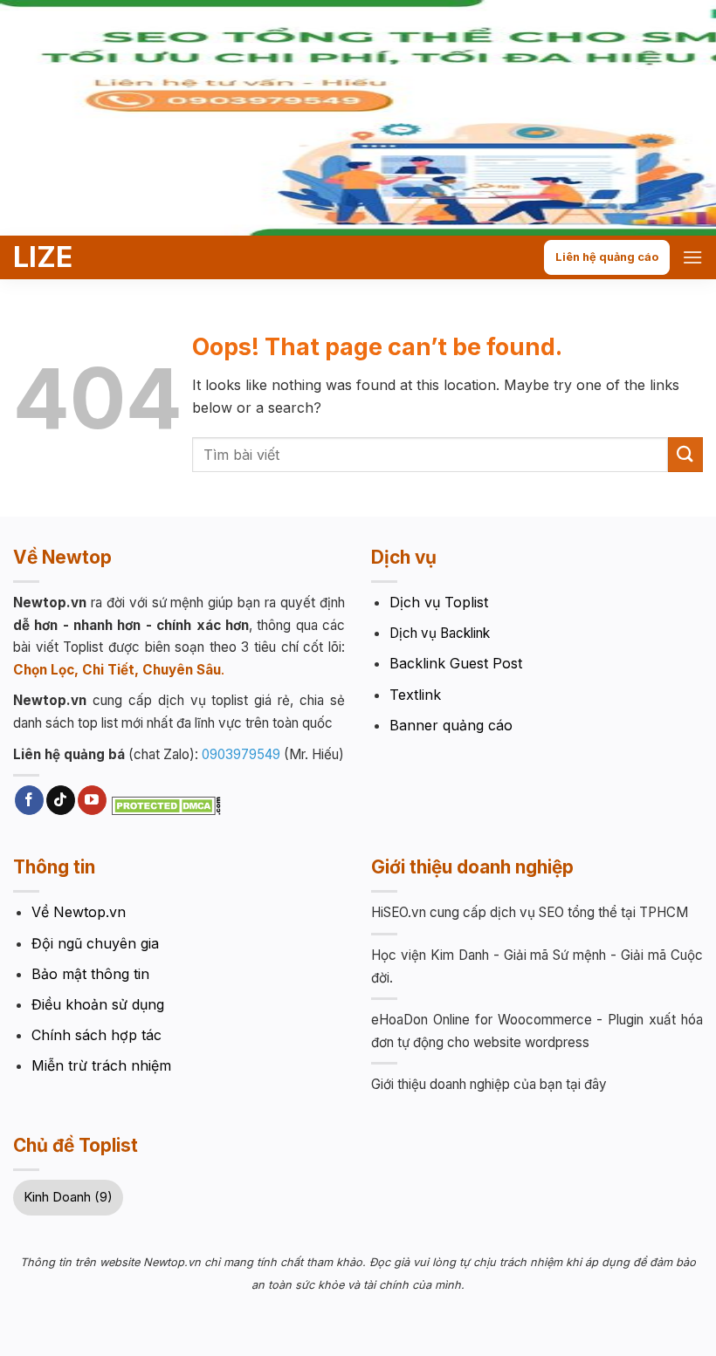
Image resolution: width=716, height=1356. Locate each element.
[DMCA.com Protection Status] (166, 804)
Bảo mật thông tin (90, 974)
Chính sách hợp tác (96, 1035)
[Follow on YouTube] (92, 800)
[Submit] (685, 454)
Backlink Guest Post (455, 663)
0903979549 (241, 754)
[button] (692, 257)
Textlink (415, 694)
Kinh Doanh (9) (68, 1196)
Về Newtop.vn (78, 912)
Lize (42, 257)
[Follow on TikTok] (60, 800)
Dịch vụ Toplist (438, 602)
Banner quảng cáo (451, 725)
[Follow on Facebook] (29, 800)
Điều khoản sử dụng (97, 1004)
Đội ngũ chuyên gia (95, 943)
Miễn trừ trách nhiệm (101, 1065)
